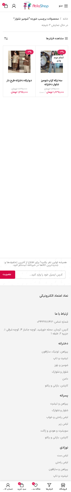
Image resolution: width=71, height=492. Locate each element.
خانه (65, 19)
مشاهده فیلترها (55, 38)
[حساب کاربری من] (14, 6)
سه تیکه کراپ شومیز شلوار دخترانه (51, 83)
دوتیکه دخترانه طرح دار (19, 81)
